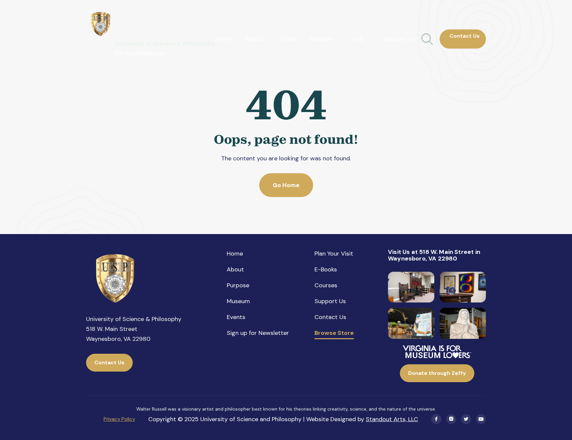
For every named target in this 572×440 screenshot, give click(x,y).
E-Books (325, 269)
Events (236, 317)
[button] (256, 39)
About (235, 269)
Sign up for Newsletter (258, 333)
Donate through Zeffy (437, 373)
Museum (238, 301)
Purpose (238, 285)
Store (289, 39)
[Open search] (427, 39)
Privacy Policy (119, 419)
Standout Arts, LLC (392, 419)
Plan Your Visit (333, 254)
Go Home (286, 185)
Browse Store (334, 333)
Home (223, 39)
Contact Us (463, 38)
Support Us (399, 39)
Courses (325, 285)
